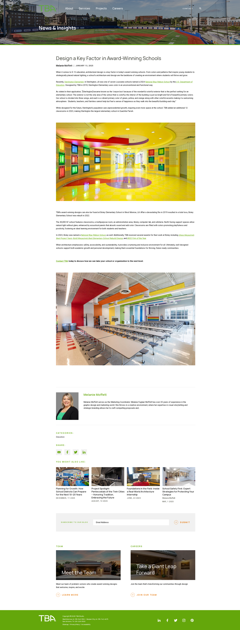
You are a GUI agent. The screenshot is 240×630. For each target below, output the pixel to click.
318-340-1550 (80, 619)
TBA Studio (47, 8)
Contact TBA (62, 261)
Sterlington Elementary (74, 82)
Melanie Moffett (64, 65)
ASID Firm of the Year (136, 238)
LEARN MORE (70, 594)
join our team (147, 594)
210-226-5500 (80, 621)
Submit (185, 522)
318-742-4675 (103, 619)
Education (60, 437)
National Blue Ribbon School (157, 82)
